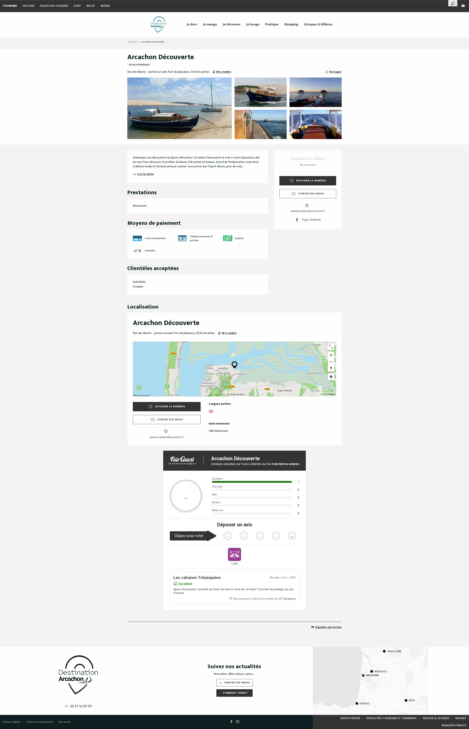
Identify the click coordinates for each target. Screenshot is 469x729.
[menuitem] (159, 25)
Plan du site (64, 722)
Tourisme (10, 5)
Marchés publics (454, 725)
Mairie (105, 5)
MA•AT (90, 5)
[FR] (463, 6)
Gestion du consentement (39, 722)
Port (77, 5)
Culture (28, 5)
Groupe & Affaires (436, 718)
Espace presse (350, 718)
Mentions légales (12, 722)
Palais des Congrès (54, 5)
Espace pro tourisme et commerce (391, 718)
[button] (452, 3)
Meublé (460, 718)
